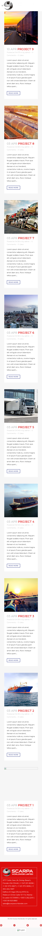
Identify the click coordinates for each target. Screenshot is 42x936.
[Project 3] (21, 595)
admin (27, 52)
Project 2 (26, 710)
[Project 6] (21, 311)
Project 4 (26, 521)
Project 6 (26, 332)
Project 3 (26, 616)
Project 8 (26, 143)
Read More (13, 93)
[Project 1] (21, 784)
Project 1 (26, 805)
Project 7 (26, 238)
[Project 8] (21, 122)
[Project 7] (21, 217)
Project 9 (25, 49)
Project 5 (26, 427)
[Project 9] (21, 28)
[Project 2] (21, 689)
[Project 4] (21, 500)
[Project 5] (21, 406)
